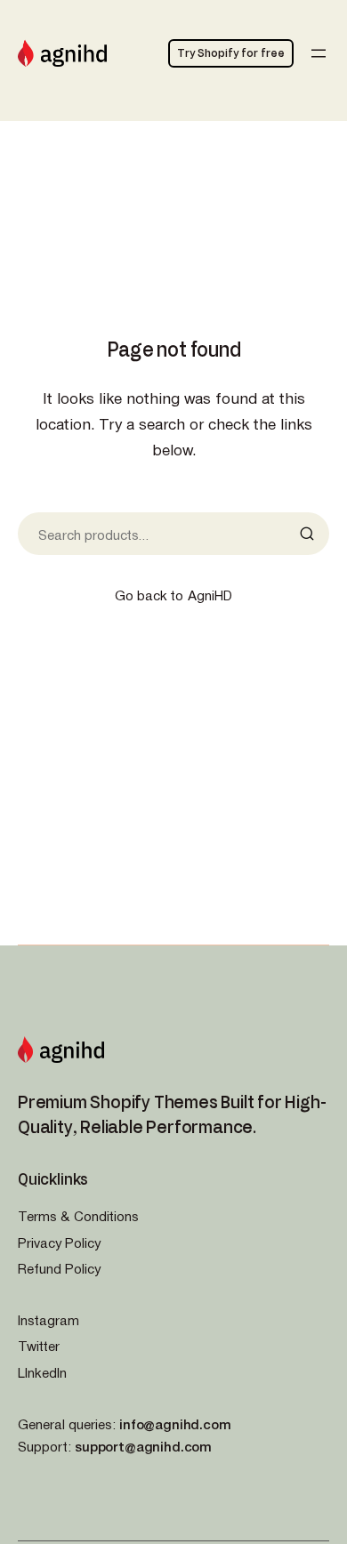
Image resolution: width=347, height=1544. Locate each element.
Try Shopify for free (231, 52)
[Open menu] (318, 53)
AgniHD (210, 594)
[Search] (312, 533)
